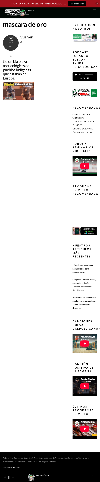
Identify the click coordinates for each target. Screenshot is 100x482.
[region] (85, 38)
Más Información (77, 3)
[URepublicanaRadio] (16, 15)
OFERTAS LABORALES (83, 128)
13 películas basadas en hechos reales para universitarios (83, 268)
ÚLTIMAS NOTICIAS (82, 132)
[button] (85, 37)
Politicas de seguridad (11, 467)
